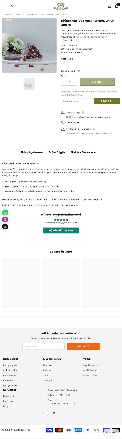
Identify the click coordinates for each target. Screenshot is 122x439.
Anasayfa (7, 15)
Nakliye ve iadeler (83, 152)
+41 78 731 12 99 (63, 395)
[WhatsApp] (5, 212)
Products (19, 15)
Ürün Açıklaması (32, 152)
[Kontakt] (5, 226)
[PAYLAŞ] (117, 82)
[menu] (4, 6)
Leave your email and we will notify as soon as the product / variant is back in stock (90, 93)
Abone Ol (107, 101)
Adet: (63, 76)
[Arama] (12, 6)
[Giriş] (109, 6)
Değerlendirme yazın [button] (61, 230)
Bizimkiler (72, 45)
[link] (21, 311)
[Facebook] (46, 413)
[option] (29, 45)
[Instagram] (54, 413)
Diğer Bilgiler (58, 152)
